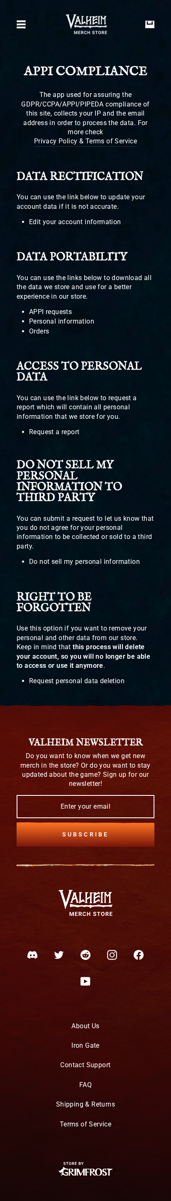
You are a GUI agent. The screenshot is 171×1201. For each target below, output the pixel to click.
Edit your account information (75, 222)
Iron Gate (85, 1045)
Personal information (61, 321)
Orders (39, 331)
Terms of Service (85, 1124)
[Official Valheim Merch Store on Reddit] (85, 955)
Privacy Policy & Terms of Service (85, 141)
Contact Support (85, 1065)
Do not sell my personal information (84, 561)
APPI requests (50, 312)
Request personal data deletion (77, 681)
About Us (85, 1026)
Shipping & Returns (85, 1104)
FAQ (85, 1085)
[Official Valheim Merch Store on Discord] (32, 955)
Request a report (54, 432)
